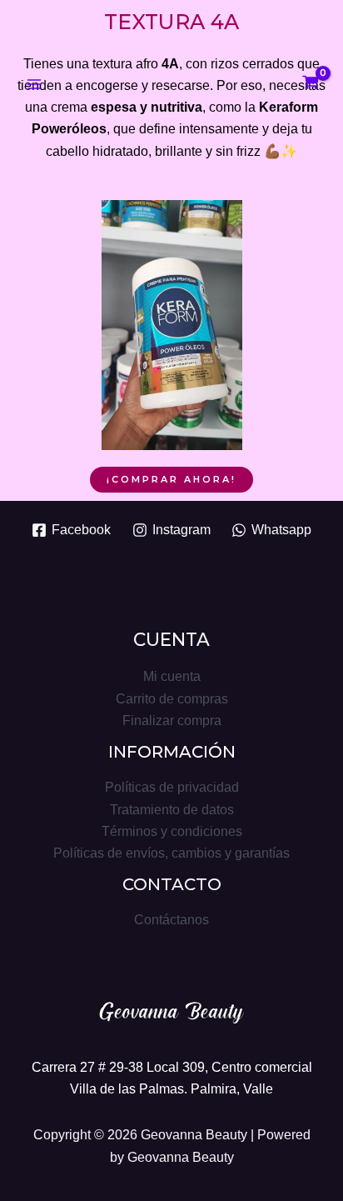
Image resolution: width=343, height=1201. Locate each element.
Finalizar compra (171, 720)
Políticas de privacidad (172, 786)
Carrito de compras (172, 698)
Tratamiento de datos (172, 809)
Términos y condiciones (172, 830)
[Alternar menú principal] (34, 85)
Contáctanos (171, 919)
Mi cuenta (172, 675)
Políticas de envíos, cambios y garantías (171, 852)
